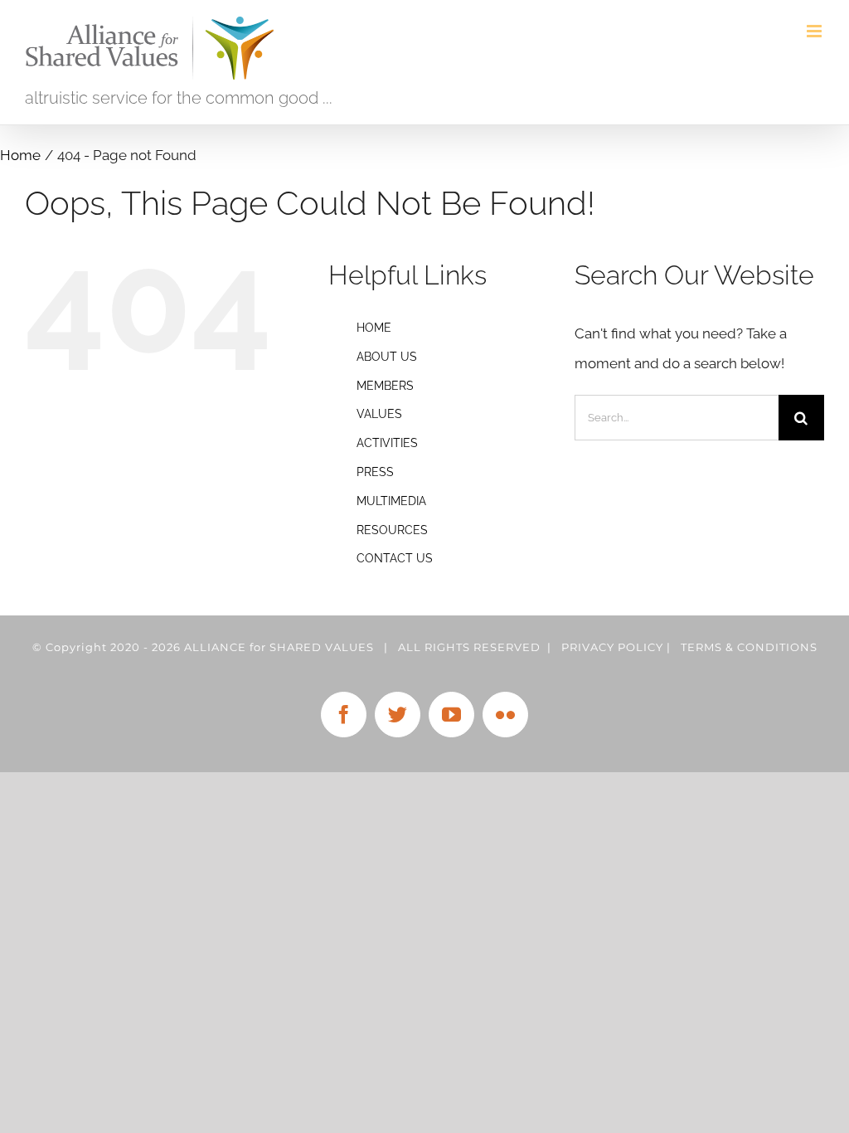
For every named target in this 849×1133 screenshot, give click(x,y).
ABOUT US (387, 356)
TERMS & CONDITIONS (749, 647)
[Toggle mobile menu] (815, 31)
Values (379, 414)
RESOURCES (392, 530)
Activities (387, 443)
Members (385, 385)
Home (374, 327)
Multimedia (391, 501)
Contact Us (395, 558)
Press (375, 472)
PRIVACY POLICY (612, 647)
